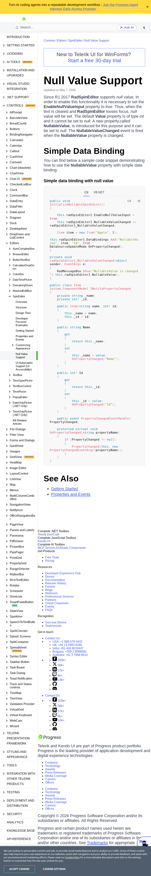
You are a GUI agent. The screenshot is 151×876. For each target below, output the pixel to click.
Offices (49, 782)
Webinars (51, 593)
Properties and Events (24, 338)
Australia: (70, 654)
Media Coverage (56, 775)
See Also (61, 478)
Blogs (49, 589)
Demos (50, 576)
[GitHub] (54, 685)
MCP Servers (46, 547)
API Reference (19, 839)
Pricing (49, 560)
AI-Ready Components (71, 547)
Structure (21, 307)
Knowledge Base (21, 830)
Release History (55, 583)
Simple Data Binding (84, 151)
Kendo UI (44, 541)
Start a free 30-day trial (94, 60)
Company (51, 762)
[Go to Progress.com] (50, 738)
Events (49, 606)
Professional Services (59, 596)
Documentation (55, 579)
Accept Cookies (19, 869)
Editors (61, 40)
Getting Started (25, 330)
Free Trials (52, 557)
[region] (75, 861)
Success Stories (55, 622)
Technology (52, 765)
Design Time (23, 312)
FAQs (48, 609)
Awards (50, 769)
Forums (50, 586)
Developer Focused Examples (22, 322)
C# (86, 192)
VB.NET (99, 192)
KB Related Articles (19, 422)
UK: (67, 644)
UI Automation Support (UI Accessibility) (24, 366)
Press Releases (55, 772)
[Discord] (54, 689)
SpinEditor (75, 40)
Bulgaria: (69, 651)
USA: (67, 641)
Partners (50, 599)
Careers (50, 779)
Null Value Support (22, 355)
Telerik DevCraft (48, 534)
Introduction (18, 37)
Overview (21, 301)
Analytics (15, 822)
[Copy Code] (139, 201)
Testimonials (53, 625)
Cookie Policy (72, 857)
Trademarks (97, 842)
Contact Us (52, 638)
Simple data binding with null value (78, 180)
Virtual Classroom (57, 603)
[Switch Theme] (144, 27)
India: (67, 648)
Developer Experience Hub (63, 573)
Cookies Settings (54, 869)
